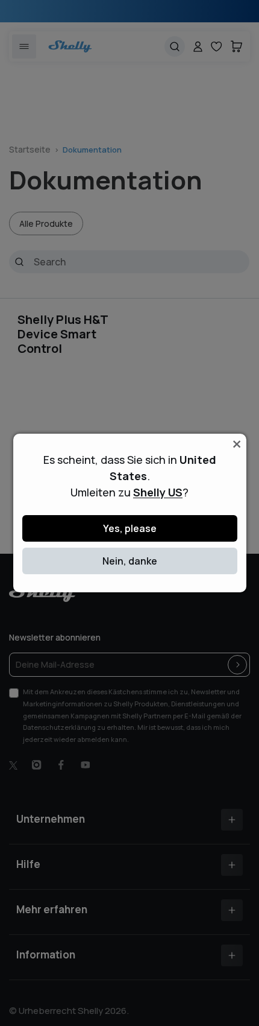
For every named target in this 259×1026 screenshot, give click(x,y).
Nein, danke (129, 561)
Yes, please (130, 528)
